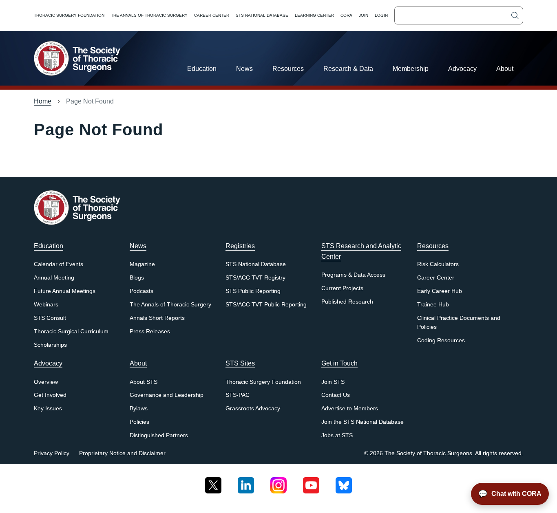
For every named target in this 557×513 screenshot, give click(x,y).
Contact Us (335, 395)
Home (42, 101)
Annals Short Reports (157, 318)
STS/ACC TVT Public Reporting (266, 305)
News (244, 68)
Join (363, 15)
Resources (288, 68)
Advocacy (462, 68)
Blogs (137, 278)
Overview (46, 382)
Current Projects (342, 288)
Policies (139, 422)
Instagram (278, 482)
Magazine (142, 264)
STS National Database (262, 15)
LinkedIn (246, 482)
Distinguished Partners (159, 435)
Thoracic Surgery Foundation (69, 15)
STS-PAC (237, 395)
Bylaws (139, 408)
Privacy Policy (51, 453)
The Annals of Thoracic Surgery (149, 15)
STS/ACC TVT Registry (255, 278)
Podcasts (141, 291)
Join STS (333, 382)
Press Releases (150, 331)
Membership (411, 68)
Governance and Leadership (166, 395)
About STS (143, 382)
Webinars (46, 305)
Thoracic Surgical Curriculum (71, 331)
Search (515, 15)
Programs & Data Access (353, 275)
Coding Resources (441, 340)
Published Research (347, 302)
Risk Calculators (438, 264)
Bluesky (344, 482)
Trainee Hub (433, 305)
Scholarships (50, 345)
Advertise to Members (349, 408)
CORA (346, 15)
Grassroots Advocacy (252, 408)
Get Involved (50, 395)
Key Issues (48, 408)
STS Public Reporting (253, 291)
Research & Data (348, 68)
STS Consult (50, 318)
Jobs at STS (337, 435)
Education (202, 68)
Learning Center (314, 15)
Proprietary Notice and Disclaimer (122, 453)
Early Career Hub (439, 291)
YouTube (311, 482)
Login (381, 15)
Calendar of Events (58, 264)
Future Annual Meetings (64, 291)
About (504, 68)
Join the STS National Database (362, 422)
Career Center (211, 15)
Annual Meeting (54, 278)
